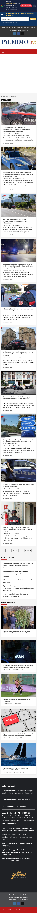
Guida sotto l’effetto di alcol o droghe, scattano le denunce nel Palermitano (16, 398)
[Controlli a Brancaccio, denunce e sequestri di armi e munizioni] (18, 470)
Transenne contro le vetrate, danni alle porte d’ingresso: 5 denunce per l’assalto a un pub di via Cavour (18, 174)
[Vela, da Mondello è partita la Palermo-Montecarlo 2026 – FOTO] (18, 754)
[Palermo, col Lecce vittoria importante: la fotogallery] (18, 685)
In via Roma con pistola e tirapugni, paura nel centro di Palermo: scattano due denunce (18, 354)
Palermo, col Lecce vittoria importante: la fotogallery (18, 581)
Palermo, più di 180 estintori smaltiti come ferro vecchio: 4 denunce (18, 310)
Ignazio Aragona (20, 806)
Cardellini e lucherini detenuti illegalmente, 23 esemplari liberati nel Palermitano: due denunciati (16, 129)
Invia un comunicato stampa (26, 27)
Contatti (13, 27)
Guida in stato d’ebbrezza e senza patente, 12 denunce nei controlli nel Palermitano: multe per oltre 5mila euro (18, 266)
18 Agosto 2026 (17, 772)
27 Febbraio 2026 (17, 178)
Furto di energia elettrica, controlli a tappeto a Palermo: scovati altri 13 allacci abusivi (18, 529)
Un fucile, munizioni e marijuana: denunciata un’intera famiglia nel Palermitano (15, 221)
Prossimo (28, 550)
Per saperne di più (8, 143)
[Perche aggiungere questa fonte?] (34, 6)
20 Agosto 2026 (16, 635)
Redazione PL (7, 133)
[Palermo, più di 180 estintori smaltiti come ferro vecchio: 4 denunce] (18, 295)
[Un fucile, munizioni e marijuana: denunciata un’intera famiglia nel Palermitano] (18, 205)
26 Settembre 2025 (17, 401)
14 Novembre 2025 (17, 313)
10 (23, 550)
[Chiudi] (5, 6)
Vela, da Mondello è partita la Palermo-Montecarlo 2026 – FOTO (17, 595)
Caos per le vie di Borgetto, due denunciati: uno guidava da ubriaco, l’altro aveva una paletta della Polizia (18, 441)
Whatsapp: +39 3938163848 (19, 30)
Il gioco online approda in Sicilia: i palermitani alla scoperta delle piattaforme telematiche (18, 588)
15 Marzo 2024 (16, 445)
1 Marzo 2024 (16, 488)
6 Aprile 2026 (16, 133)
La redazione (6, 27)
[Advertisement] (18, 73)
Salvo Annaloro (8, 703)
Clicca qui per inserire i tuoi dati (9, 22)
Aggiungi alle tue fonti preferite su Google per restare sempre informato (13, 6)
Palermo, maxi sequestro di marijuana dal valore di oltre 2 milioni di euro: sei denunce (18, 565)
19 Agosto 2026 (18, 738)
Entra (33, 19)
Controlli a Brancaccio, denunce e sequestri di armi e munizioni (18, 485)
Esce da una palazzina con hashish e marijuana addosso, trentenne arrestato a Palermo (18, 574)
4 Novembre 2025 (17, 358)
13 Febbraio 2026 (17, 270)
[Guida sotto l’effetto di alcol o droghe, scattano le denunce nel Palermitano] (18, 382)
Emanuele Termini (8, 738)
